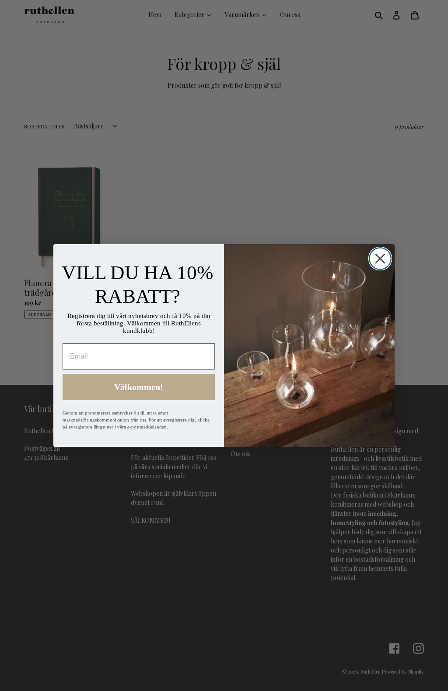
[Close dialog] (380, 258)
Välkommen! (138, 387)
